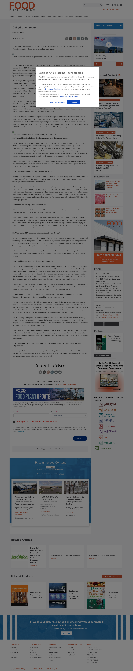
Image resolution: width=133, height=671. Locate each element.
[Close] (96, 69)
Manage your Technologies (57, 102)
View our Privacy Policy (69, 96)
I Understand (73, 102)
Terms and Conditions (53, 89)
